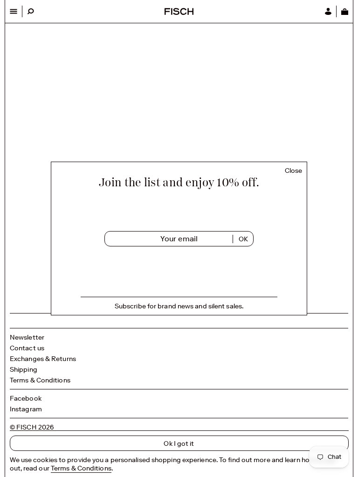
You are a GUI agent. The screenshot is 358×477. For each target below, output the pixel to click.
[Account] (328, 11)
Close (294, 171)
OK (243, 239)
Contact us (27, 348)
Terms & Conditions (40, 380)
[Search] (30, 11)
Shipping (23, 369)
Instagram (26, 409)
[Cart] (344, 11)
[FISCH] (179, 12)
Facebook (25, 398)
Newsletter (27, 337)
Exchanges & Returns (43, 358)
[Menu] (13, 11)
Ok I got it (179, 443)
